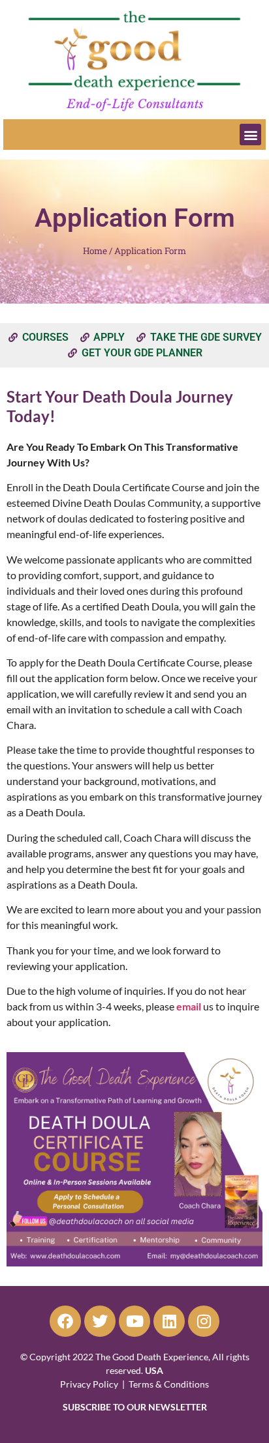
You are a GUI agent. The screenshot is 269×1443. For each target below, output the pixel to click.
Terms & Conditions (169, 1384)
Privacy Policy (89, 1384)
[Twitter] (100, 1321)
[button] (250, 134)
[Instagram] (203, 1321)
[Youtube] (134, 1321)
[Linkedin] (169, 1321)
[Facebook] (65, 1321)
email (188, 1006)
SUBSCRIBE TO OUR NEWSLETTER (135, 1406)
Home (95, 251)
